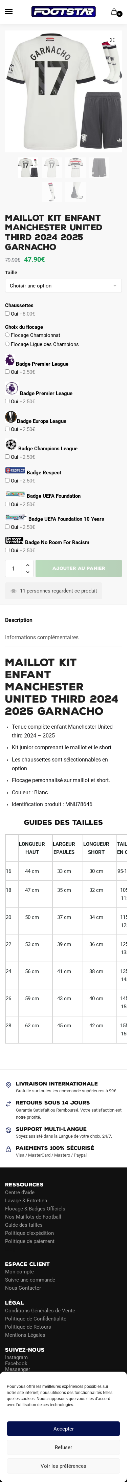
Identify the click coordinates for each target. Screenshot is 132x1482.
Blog (10, 1249)
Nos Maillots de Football (33, 1216)
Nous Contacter (23, 1288)
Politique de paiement (29, 1241)
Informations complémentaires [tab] (42, 637)
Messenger (17, 1369)
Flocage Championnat (34, 335)
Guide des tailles (24, 1225)
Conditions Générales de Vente (40, 1310)
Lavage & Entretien (26, 1200)
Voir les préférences (63, 1466)
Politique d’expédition (29, 1233)
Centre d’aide (20, 1192)
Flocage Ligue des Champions (44, 344)
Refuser (63, 1447)
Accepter (63, 1429)
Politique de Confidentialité (35, 1318)
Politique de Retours (28, 1327)
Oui (22, 314)
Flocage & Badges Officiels (35, 1208)
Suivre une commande (30, 1280)
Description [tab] (18, 620)
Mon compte (19, 1272)
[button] (112, 40)
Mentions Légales (25, 1335)
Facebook (16, 1363)
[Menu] (15, 12)
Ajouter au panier (78, 568)
